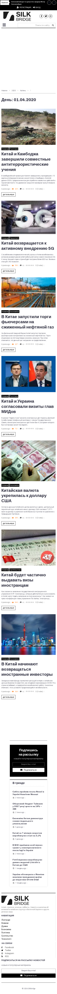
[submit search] (53, 25)
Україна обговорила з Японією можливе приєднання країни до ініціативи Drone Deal (28, 877)
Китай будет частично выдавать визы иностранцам (23, 580)
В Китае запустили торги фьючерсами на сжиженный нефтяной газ (27, 322)
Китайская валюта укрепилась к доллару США (24, 495)
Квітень (23, 91)
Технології (14, 238)
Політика (14, 149)
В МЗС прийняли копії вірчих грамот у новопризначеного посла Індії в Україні (27, 847)
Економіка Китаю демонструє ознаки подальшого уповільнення (28, 821)
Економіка (14, 311)
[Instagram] (50, 16)
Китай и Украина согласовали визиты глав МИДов (27, 406)
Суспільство (15, 570)
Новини (4, 91)
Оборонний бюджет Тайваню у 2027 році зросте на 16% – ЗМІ (28, 806)
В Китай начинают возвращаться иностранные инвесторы (27, 669)
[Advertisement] (28, 57)
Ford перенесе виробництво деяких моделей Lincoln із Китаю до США (27, 862)
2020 (14, 91)
